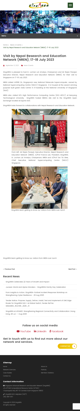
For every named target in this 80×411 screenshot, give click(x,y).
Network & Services (9, 370)
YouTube (25, 331)
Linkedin (41, 331)
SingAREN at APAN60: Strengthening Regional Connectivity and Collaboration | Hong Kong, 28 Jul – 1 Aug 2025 (40, 312)
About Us (44, 367)
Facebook (57, 331)
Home (5, 367)
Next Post (71, 269)
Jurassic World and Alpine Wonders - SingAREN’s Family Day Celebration (36, 287)
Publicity (43, 370)
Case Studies (7, 373)
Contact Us (65, 346)
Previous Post (10, 269)
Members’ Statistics (47, 373)
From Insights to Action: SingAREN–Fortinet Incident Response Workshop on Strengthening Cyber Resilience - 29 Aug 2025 (36, 294)
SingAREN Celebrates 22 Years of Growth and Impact (27, 281)
